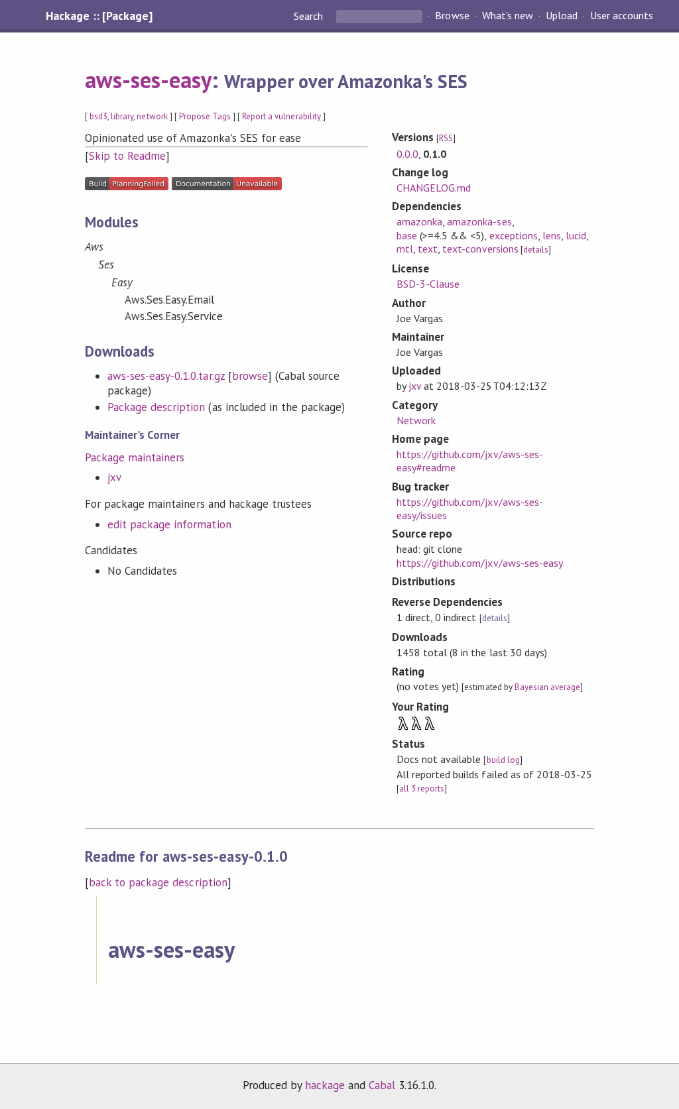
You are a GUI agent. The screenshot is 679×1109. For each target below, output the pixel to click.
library (122, 116)
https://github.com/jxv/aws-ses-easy (480, 562)
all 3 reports (421, 788)
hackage (325, 1085)
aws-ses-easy (148, 79)
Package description (156, 407)
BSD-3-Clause (428, 283)
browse (250, 376)
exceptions (513, 235)
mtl (405, 248)
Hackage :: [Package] (99, 16)
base (407, 235)
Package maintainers (134, 457)
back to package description (158, 882)
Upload (562, 16)
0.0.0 (407, 153)
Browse (452, 16)
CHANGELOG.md (434, 187)
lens (551, 235)
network (152, 116)
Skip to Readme (127, 155)
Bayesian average (547, 687)
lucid (576, 235)
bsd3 (98, 116)
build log (503, 760)
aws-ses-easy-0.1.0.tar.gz (166, 376)
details (535, 249)
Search (310, 16)
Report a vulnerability (281, 116)
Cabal (382, 1085)
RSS (446, 138)
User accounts (621, 16)
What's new (507, 16)
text (428, 248)
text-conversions (480, 248)
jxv (114, 477)
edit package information (169, 524)
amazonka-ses (479, 221)
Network (416, 420)
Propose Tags (205, 116)
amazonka (419, 221)
